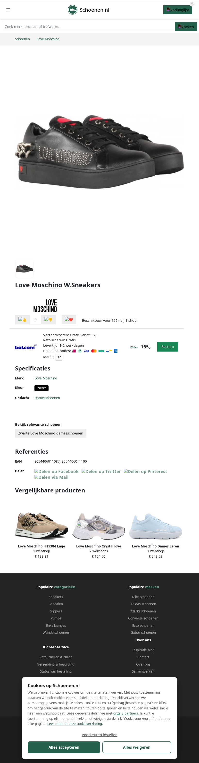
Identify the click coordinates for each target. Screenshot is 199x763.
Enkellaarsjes (56, 625)
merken (152, 587)
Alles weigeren (136, 747)
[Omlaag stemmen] (48, 319)
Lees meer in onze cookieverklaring (74, 724)
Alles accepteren (64, 747)
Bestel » (167, 346)
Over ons (143, 664)
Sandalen (56, 604)
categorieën (64, 587)
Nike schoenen (143, 597)
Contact (143, 657)
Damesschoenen (47, 398)
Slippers (56, 611)
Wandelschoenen (56, 632)
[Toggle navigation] (8, 9)
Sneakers (56, 597)
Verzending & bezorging (55, 664)
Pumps (56, 618)
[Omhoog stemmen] (22, 319)
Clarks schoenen (143, 611)
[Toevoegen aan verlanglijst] (69, 319)
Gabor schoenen (143, 632)
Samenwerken (143, 671)
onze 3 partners (125, 713)
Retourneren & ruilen (56, 657)
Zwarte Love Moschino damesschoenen (50, 433)
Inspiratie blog (143, 650)
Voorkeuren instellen (99, 734)
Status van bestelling (56, 671)
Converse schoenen (143, 618)
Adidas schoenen (143, 604)
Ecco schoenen (143, 625)
